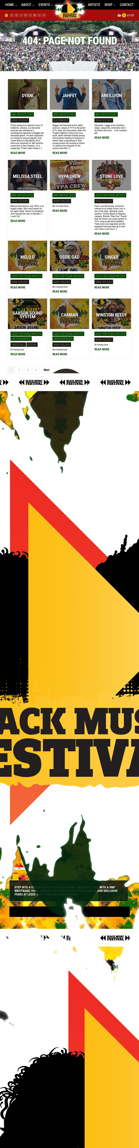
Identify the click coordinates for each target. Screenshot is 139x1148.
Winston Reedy (111, 315)
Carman (69, 315)
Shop (109, 5)
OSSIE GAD (69, 257)
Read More (18, 153)
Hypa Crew (69, 176)
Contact (127, 5)
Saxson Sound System (28, 314)
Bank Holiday (19, 120)
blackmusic (60, 120)
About (27, 5)
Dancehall (18, 344)
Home (11, 5)
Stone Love (111, 176)
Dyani (27, 95)
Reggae (32, 344)
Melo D (27, 257)
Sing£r (111, 257)
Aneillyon (111, 95)
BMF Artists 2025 (22, 114)
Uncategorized (21, 338)
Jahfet (69, 95)
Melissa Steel (27, 176)
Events (46, 5)
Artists (94, 5)
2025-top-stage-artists (110, 195)
